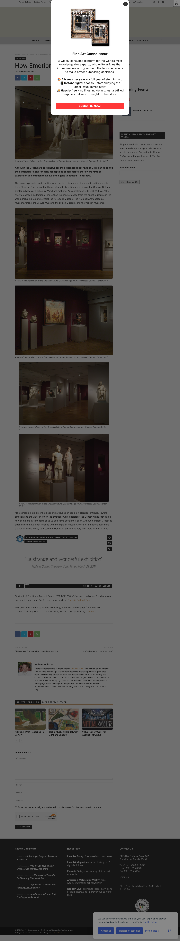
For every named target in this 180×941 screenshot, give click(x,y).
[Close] (125, 4)
